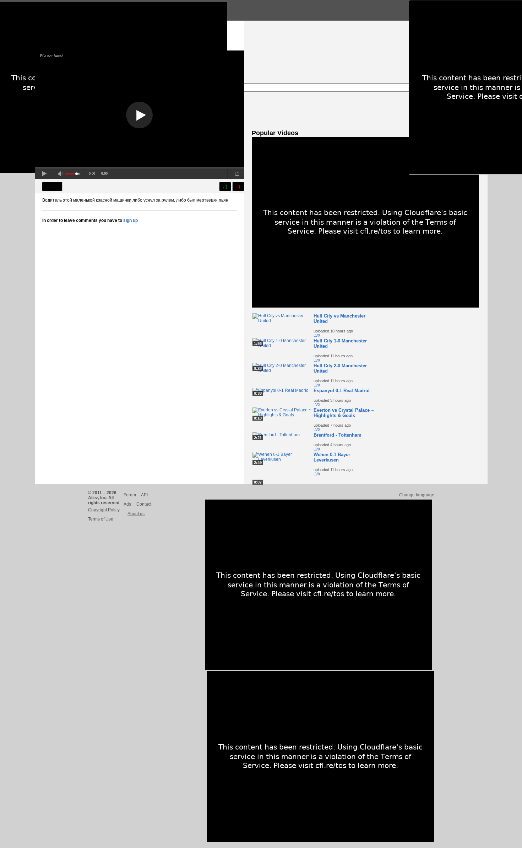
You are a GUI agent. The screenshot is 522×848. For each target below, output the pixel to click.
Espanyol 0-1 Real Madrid (342, 390)
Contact (143, 504)
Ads (127, 504)
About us (136, 513)
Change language (416, 494)
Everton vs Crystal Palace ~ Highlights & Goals (344, 412)
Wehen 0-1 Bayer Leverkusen (332, 457)
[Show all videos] (365, 306)
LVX (317, 335)
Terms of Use (100, 519)
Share (52, 186)
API (144, 494)
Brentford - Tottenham (337, 435)
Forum (130, 494)
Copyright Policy (104, 509)
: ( (238, 186)
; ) (225, 186)
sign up (130, 220)
